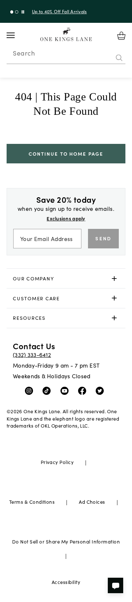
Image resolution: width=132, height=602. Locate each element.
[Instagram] (30, 390)
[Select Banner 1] (16, 12)
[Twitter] (101, 390)
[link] (66, 278)
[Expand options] (114, 278)
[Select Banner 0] (12, 12)
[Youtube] (66, 390)
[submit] (119, 57)
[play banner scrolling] (23, 12)
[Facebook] (83, 390)
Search (24, 53)
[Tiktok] (48, 390)
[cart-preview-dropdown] (121, 36)
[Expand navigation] (16, 35)
